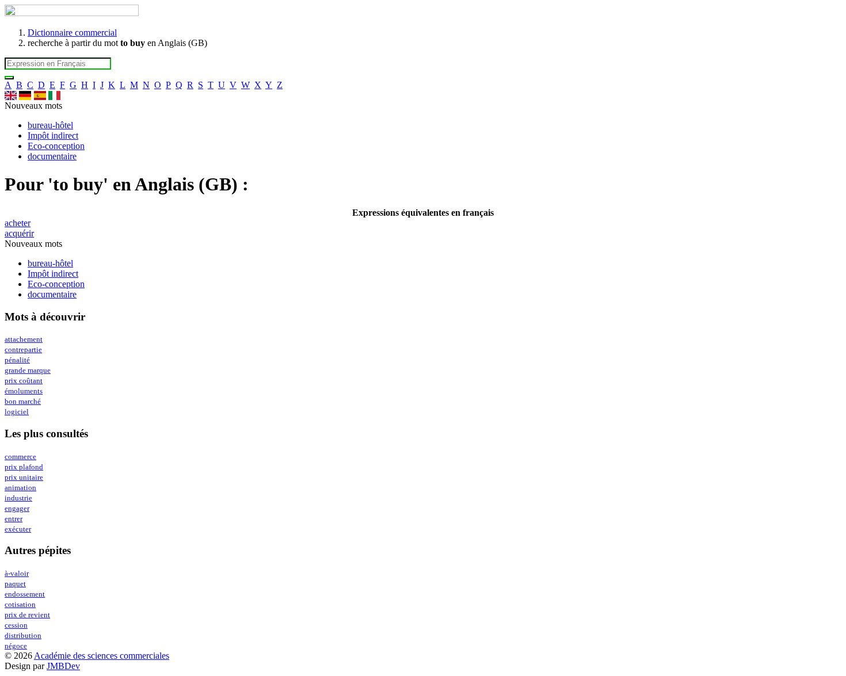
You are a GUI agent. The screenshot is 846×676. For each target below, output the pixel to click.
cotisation (20, 605)
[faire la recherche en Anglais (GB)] (11, 95)
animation (20, 488)
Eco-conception (56, 146)
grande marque (28, 370)
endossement (25, 594)
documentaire (52, 156)
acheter (18, 223)
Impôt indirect (53, 135)
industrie (18, 498)
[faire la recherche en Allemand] (25, 95)
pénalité (17, 360)
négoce (16, 646)
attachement (24, 339)
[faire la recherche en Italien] (54, 95)
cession (16, 625)
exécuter (18, 529)
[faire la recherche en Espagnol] (40, 95)
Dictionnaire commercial (72, 32)
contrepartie (23, 350)
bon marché (23, 402)
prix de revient (27, 615)
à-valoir (17, 574)
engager (17, 509)
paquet (15, 584)
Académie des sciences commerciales (101, 655)
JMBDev (63, 666)
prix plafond (24, 467)
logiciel (17, 412)
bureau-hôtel (50, 125)
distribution (23, 636)
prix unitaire (24, 477)
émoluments (24, 391)
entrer (13, 519)
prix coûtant (24, 381)
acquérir (19, 233)
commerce (20, 457)
